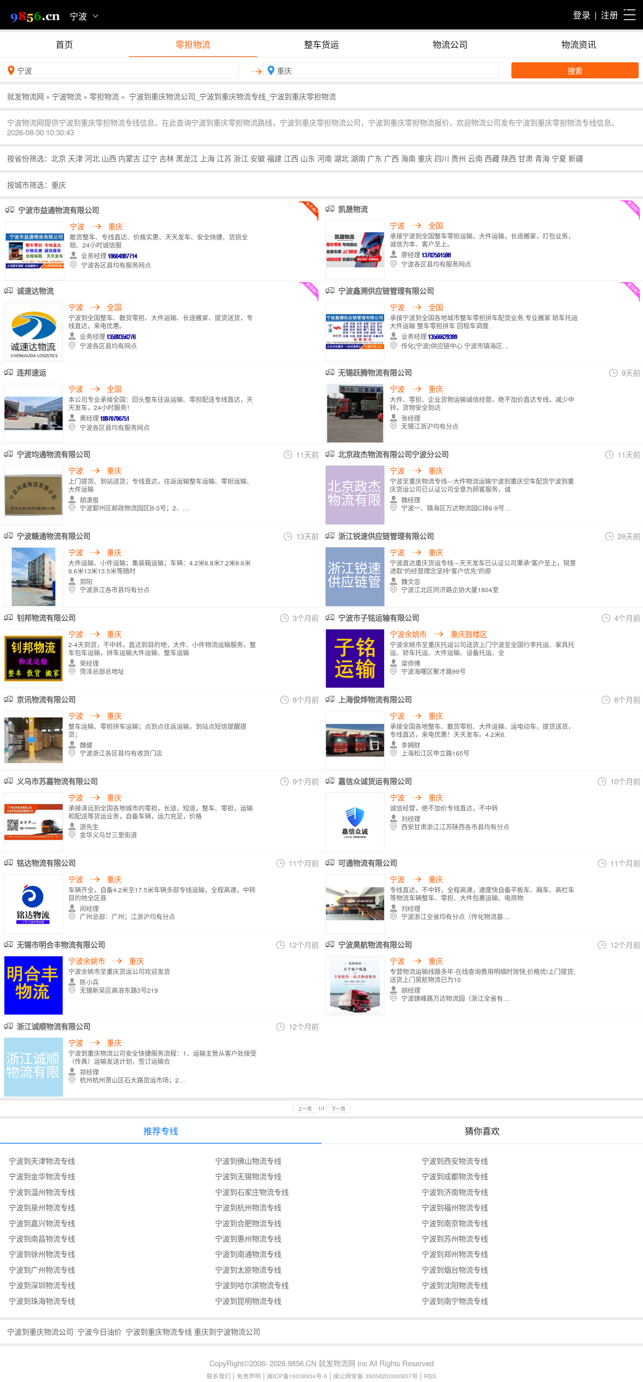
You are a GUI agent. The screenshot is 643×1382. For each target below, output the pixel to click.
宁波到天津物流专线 (42, 1160)
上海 (207, 158)
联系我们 (219, 1376)
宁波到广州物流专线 (42, 1269)
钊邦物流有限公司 (46, 617)
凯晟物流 (353, 209)
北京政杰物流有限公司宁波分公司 (393, 454)
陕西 (508, 158)
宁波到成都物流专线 (455, 1176)
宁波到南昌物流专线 (42, 1238)
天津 (75, 158)
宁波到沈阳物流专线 (455, 1285)
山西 (108, 158)
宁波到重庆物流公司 (40, 1331)
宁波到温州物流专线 (42, 1191)
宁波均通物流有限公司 (53, 454)
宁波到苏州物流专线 (455, 1238)
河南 (324, 158)
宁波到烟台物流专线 (455, 1269)
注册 (609, 15)
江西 (291, 158)
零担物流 (192, 44)
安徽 (257, 158)
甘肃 (525, 158)
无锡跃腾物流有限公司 (375, 372)
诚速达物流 (35, 290)
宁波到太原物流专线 (248, 1269)
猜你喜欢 (482, 1130)
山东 (307, 158)
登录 (581, 15)
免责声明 (249, 1376)
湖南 (358, 158)
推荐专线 (160, 1130)
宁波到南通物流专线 (248, 1253)
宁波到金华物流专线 (42, 1176)
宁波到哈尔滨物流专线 (252, 1285)
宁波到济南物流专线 (455, 1191)
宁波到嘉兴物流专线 (42, 1223)
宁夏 (559, 158)
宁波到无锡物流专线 (248, 1176)
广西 (391, 158)
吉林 (166, 158)
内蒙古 (129, 158)
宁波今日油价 (99, 1331)
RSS (430, 1376)
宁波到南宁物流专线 (455, 1300)
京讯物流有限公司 (46, 699)
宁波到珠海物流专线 (42, 1300)
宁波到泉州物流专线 (42, 1207)
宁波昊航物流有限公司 (375, 944)
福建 (274, 158)
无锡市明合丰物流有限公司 (61, 944)
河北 (92, 158)
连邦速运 (31, 372)
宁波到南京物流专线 (455, 1223)
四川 (441, 158)
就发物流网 (25, 96)
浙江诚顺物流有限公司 (53, 1026)
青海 (542, 158)
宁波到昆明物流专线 (248, 1300)
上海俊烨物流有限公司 (375, 699)
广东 (374, 158)
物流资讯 (578, 44)
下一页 (338, 1108)
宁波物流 (66, 96)
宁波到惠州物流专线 (248, 1238)
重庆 (425, 158)
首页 (64, 44)
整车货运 (321, 44)
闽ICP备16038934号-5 (297, 1376)
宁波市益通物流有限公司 (58, 210)
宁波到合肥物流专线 (248, 1223)
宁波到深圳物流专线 (42, 1285)
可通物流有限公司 (367, 862)
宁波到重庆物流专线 (159, 1331)
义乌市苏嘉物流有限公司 (57, 781)
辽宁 (149, 158)
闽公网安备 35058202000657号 (375, 1376)
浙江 (240, 158)
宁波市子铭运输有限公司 (378, 617)
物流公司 (450, 44)
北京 (58, 158)
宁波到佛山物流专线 (248, 1160)
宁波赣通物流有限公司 (53, 536)
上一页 (305, 1108)
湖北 (341, 158)
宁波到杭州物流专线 (248, 1207)
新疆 (575, 158)
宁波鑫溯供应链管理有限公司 (386, 290)
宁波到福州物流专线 (455, 1207)
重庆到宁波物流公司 (227, 1331)
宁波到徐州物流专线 (42, 1253)
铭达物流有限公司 (46, 862)
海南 (408, 158)
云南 (475, 158)
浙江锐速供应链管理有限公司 (386, 536)
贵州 (458, 158)
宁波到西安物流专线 (455, 1160)
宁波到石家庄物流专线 (252, 1191)
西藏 (492, 158)
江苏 (224, 158)
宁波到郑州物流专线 (455, 1253)
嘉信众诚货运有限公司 (375, 781)
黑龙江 (187, 158)
